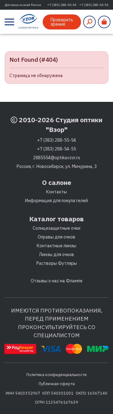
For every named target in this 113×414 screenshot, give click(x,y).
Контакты (56, 192)
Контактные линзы (56, 246)
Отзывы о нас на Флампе (57, 281)
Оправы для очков (56, 237)
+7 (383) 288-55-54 (61, 5)
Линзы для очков (56, 254)
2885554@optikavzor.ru (56, 157)
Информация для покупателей (56, 200)
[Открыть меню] (9, 21)
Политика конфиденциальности (56, 374)
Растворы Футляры (56, 263)
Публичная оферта (57, 383)
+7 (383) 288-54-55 (93, 5)
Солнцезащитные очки (56, 228)
